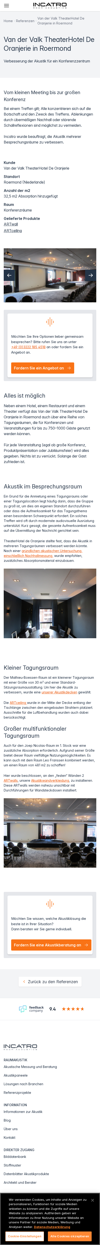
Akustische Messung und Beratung (30, 1067)
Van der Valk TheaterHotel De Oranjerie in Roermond (60, 20)
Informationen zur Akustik (23, 1112)
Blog (7, 1120)
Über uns (11, 1129)
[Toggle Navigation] (6, 5)
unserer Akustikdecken (59, 692)
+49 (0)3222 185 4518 (28, 347)
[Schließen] (92, 1200)
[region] (50, 1219)
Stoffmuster (12, 1165)
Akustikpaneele (16, 1075)
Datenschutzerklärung (52, 1227)
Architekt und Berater (20, 1182)
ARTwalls (11, 780)
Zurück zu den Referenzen (53, 981)
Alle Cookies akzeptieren (69, 1236)
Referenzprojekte (17, 1093)
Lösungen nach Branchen (23, 1084)
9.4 (52, 1009)
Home (8, 21)
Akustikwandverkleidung (50, 780)
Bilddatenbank (15, 1157)
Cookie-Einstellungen (24, 1236)
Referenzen (25, 21)
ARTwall (11, 224)
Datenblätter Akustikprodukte (26, 1174)
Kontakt (9, 1137)
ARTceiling (13, 230)
